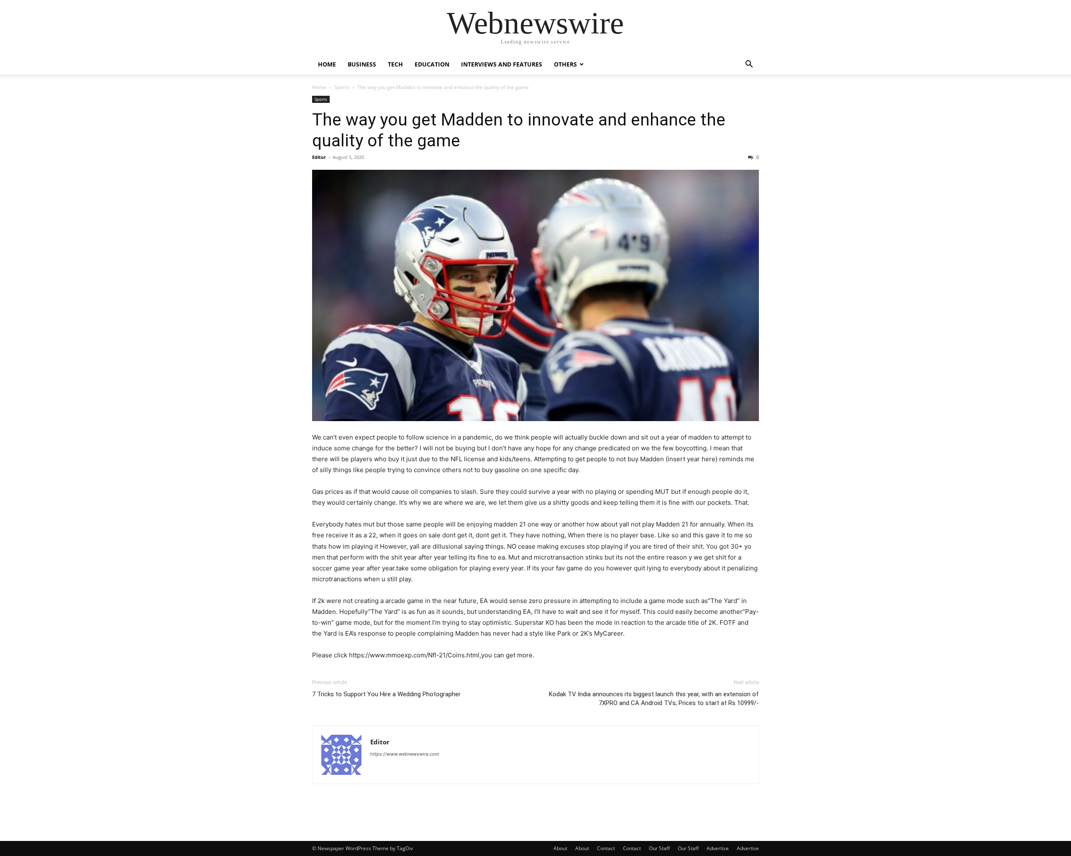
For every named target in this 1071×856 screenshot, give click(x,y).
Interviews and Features (501, 64)
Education (432, 64)
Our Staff (659, 848)
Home (327, 64)
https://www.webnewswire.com (404, 754)
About (560, 848)
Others (565, 64)
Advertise (718, 848)
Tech (395, 64)
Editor (319, 157)
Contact (606, 848)
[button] (749, 65)
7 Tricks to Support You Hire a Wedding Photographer (386, 694)
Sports (341, 87)
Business (362, 64)
